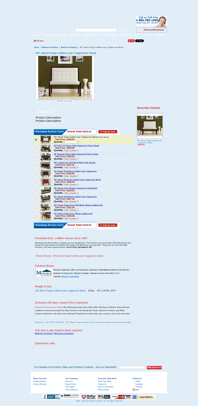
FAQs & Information (105, 387)
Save (132, 41)
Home (36, 47)
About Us (69, 381)
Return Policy (70, 384)
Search (121, 30)
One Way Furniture (50, 24)
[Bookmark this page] (52, 41)
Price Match (70, 387)
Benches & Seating (69, 47)
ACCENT (36, 35)
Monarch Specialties (70, 276)
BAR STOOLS (48, 35)
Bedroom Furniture (50, 47)
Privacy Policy (103, 390)
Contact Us (102, 384)
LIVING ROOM (125, 35)
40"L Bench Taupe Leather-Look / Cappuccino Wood (149, 142)
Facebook (139, 384)
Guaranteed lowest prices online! (49, 307)
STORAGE (160, 35)
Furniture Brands (39, 381)
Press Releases (71, 390)
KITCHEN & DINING (108, 35)
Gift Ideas (40, 41)
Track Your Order (104, 381)
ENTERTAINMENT (90, 35)
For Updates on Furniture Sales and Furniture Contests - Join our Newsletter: (75, 367)
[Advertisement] (49, 6)
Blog (137, 390)
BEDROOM (62, 35)
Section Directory (40, 384)
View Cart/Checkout (154, 30)
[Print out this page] (65, 41)
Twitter (137, 381)
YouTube (138, 387)
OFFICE (137, 35)
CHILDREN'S (75, 35)
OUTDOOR (148, 35)
